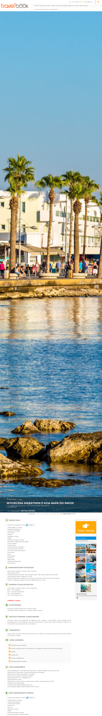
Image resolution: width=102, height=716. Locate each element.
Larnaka (31, 525)
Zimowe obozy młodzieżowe (42, 9)
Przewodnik (59, 5)
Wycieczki (85, 5)
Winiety (48, 5)
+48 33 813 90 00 (76, 2)
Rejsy (80, 5)
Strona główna (31, 513)
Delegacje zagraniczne (68, 5)
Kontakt (36, 5)
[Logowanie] (98, 2)
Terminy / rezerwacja (85, 530)
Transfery (76, 5)
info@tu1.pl (89, 2)
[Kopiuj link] (77, 598)
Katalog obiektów (53, 9)
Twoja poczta (42, 5)
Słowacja (53, 5)
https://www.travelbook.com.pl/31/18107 (86, 595)
